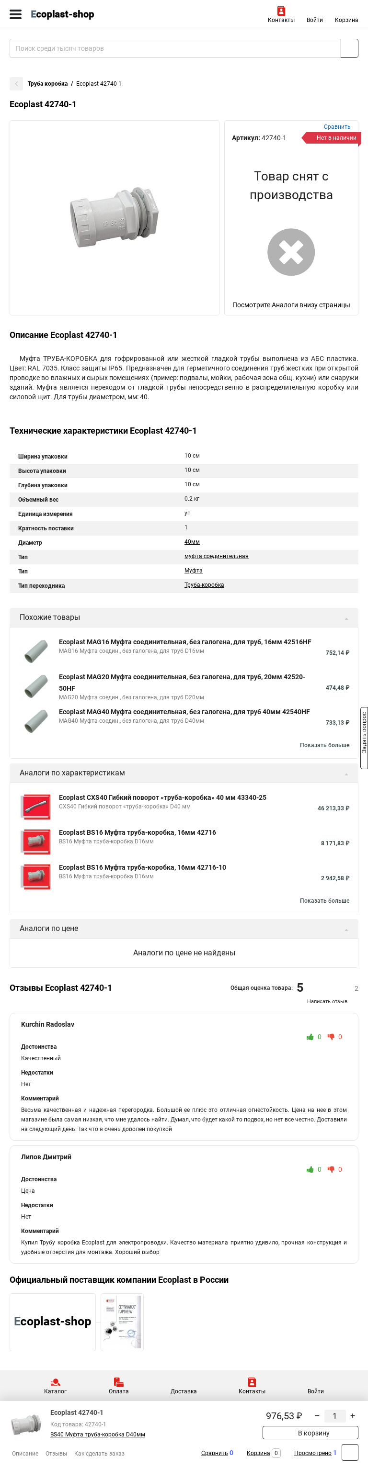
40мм (192, 541)
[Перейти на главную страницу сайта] (72, 14)
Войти (315, 20)
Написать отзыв (327, 1001)
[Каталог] (16, 14)
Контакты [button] (281, 20)
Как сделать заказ (99, 1453)
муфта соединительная (216, 556)
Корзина (346, 20)
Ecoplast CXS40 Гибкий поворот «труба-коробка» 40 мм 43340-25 (162, 797)
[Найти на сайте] (349, 48)
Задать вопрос (364, 733)
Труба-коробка (204, 585)
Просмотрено (313, 1453)
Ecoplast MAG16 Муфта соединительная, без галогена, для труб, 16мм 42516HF (185, 642)
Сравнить (214, 1453)
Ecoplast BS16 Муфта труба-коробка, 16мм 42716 (137, 832)
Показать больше (324, 745)
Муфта (193, 570)
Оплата (119, 1391)
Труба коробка (48, 83)
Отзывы (56, 1453)
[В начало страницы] (350, 1452)
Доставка (184, 1391)
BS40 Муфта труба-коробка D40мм (97, 1434)
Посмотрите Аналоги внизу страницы (291, 305)
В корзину (313, 1433)
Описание (25, 1453)
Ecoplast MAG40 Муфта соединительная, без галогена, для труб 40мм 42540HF (184, 712)
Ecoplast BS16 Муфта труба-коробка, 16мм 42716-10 (142, 867)
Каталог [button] (55, 1391)
